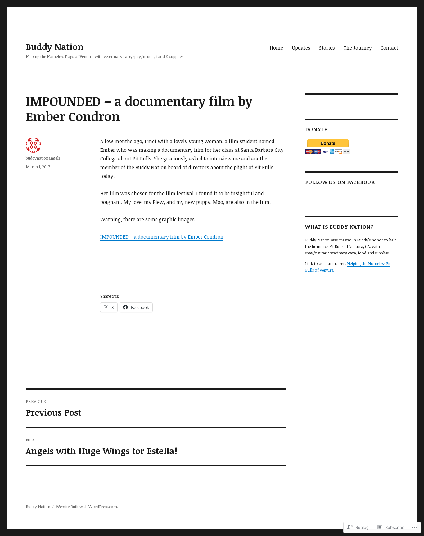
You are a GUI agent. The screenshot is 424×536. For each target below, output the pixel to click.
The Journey (358, 47)
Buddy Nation (55, 46)
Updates (301, 47)
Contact (389, 47)
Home (276, 47)
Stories (327, 47)
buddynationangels (43, 158)
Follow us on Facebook (340, 182)
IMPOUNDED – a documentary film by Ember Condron (161, 236)
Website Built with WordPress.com (86, 506)
